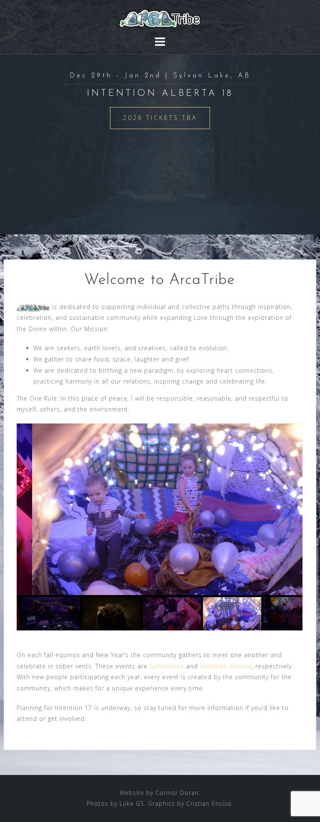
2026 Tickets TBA (160, 118)
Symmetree (167, 666)
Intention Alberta (226, 666)
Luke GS (132, 803)
